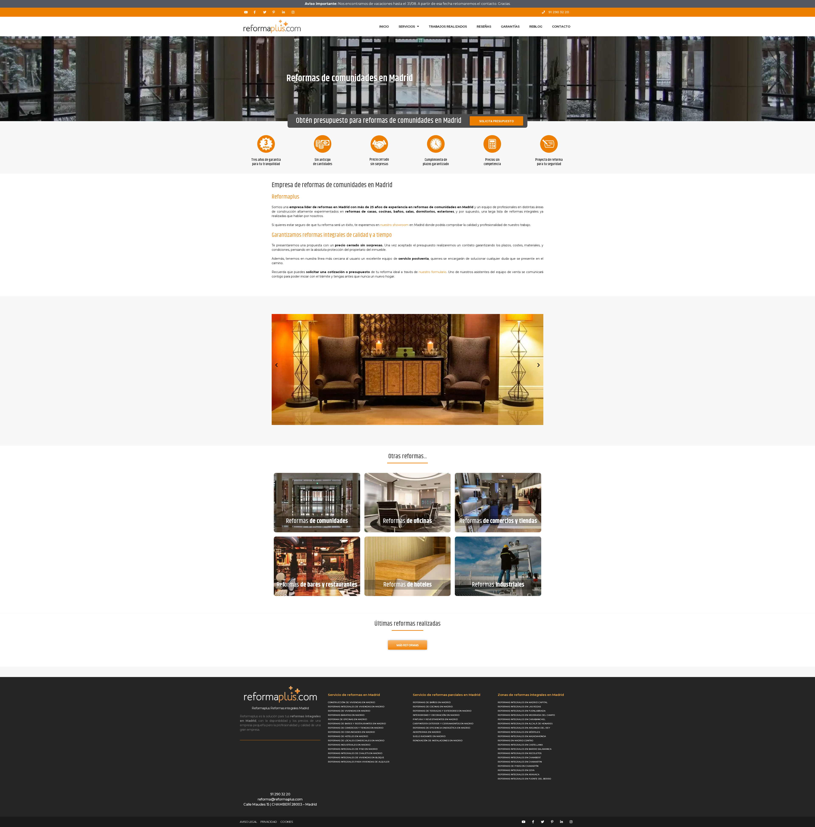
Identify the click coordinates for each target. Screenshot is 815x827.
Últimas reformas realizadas (407, 624)
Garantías (510, 26)
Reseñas (484, 26)
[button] (276, 365)
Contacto (561, 26)
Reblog (535, 26)
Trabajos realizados (448, 26)
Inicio (384, 26)
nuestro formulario (432, 272)
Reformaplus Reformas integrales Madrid (280, 708)
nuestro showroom (394, 225)
